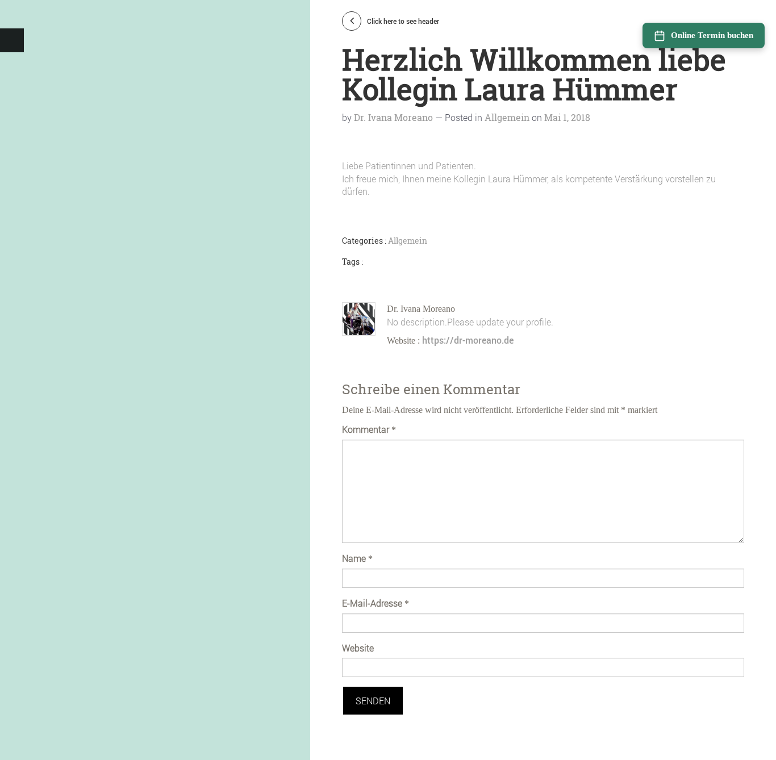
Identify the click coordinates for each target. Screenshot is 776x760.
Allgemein (507, 117)
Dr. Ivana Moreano (393, 117)
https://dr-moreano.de (468, 340)
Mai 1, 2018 (567, 117)
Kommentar (369, 429)
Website (358, 648)
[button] (12, 40)
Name (357, 558)
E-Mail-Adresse (375, 603)
